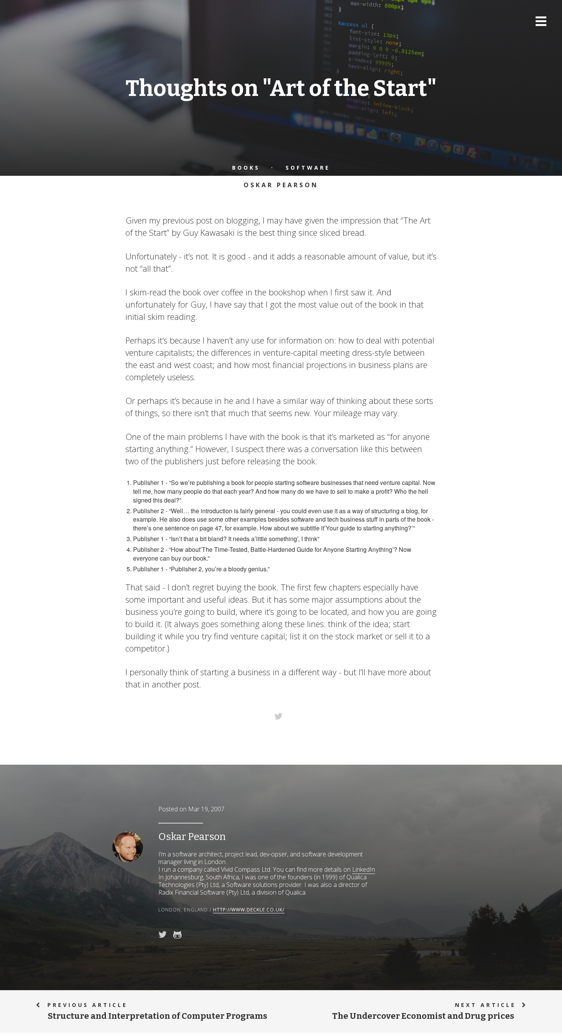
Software (308, 167)
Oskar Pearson (281, 185)
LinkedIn (363, 869)
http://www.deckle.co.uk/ (248, 909)
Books (246, 167)
